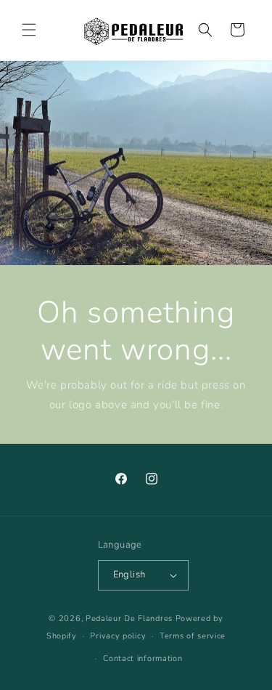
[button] (29, 30)
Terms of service (193, 635)
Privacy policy (118, 635)
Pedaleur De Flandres (129, 618)
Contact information (142, 658)
